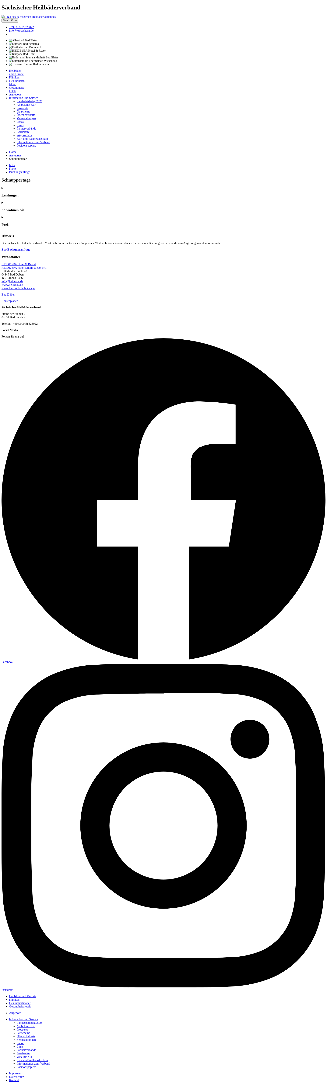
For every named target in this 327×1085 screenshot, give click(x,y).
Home (12, 152)
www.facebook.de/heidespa (18, 288)
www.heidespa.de (12, 284)
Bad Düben (8, 294)
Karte (12, 168)
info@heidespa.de (12, 281)
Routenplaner (10, 301)
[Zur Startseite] (29, 16)
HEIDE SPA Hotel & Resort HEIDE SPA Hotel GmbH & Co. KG (24, 266)
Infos (12, 165)
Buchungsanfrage (19, 172)
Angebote (15, 155)
